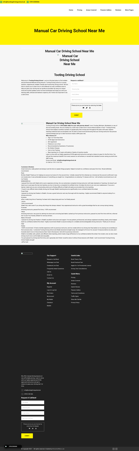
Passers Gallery (76, 290)
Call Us (49, 272)
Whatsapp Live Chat (53, 262)
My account (50, 296)
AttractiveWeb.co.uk (58, 449)
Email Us (49, 275)
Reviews (73, 284)
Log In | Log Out (52, 290)
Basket (49, 305)
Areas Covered (75, 280)
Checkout (50, 302)
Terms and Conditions (77, 293)
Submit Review (75, 287)
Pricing (73, 277)
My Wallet (50, 299)
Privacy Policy (75, 302)
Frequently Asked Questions (55, 268)
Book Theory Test (76, 259)
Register (49, 287)
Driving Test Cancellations (79, 268)
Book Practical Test (77, 262)
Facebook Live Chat (53, 265)
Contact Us (50, 278)
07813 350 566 (57, 162)
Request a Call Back (53, 259)
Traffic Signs (75, 296)
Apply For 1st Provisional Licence (81, 265)
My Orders (50, 293)
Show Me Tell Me (76, 299)
